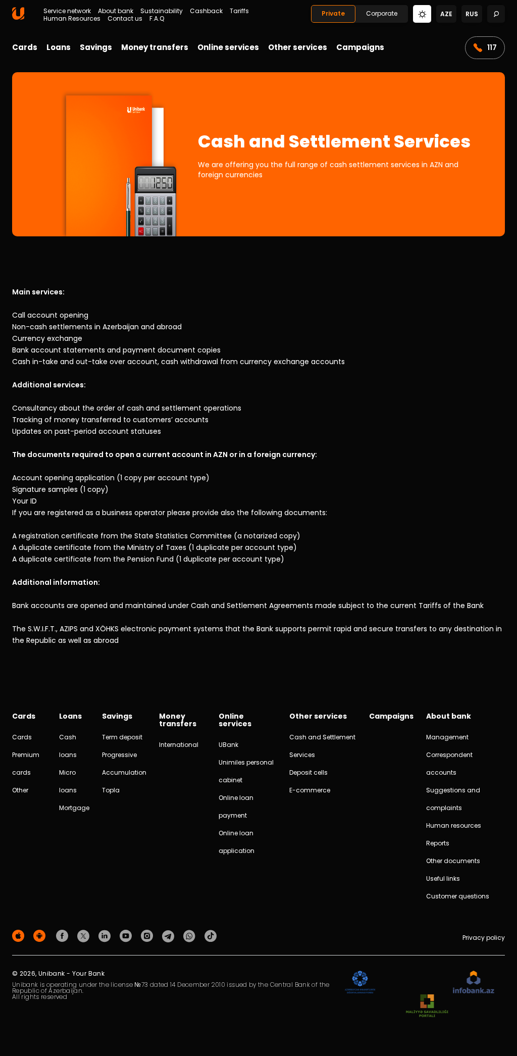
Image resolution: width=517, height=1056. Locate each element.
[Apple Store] (19, 935)
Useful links (443, 878)
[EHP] (414, 982)
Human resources (453, 825)
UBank (228, 744)
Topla (111, 790)
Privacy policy (483, 937)
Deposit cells (308, 772)
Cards (24, 47)
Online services (228, 47)
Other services (297, 47)
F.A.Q (156, 19)
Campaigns (360, 47)
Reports (437, 843)
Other (20, 790)
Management (447, 737)
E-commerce (309, 790)
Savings (96, 47)
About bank (115, 11)
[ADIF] (360, 982)
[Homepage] (18, 17)
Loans (58, 47)
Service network (67, 11)
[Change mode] (422, 13)
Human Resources (71, 19)
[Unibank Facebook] (63, 935)
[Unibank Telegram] (169, 935)
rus (472, 14)
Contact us (125, 19)
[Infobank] (474, 982)
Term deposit (122, 737)
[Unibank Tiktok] (210, 935)
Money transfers (154, 47)
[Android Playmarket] (40, 935)
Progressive (119, 754)
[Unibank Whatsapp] (190, 935)
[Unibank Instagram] (148, 935)
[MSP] (427, 1006)
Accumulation (124, 772)
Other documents (453, 861)
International (178, 744)
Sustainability (161, 11)
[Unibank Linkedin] (106, 935)
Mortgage (74, 807)
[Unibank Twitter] (84, 935)
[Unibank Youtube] (127, 935)
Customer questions (457, 896)
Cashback (206, 11)
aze (446, 14)
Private (333, 13)
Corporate (381, 13)
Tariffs (239, 11)
